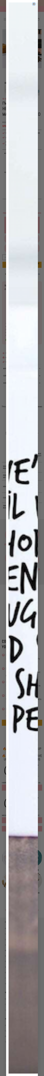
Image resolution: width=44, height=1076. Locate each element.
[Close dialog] (33, 3)
